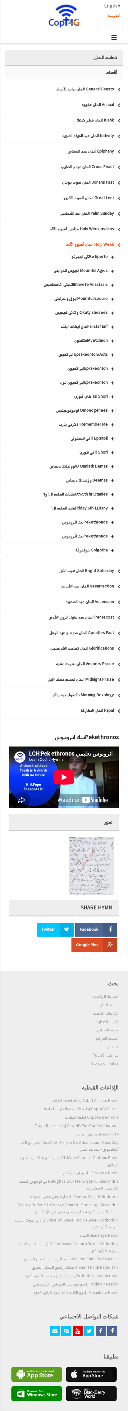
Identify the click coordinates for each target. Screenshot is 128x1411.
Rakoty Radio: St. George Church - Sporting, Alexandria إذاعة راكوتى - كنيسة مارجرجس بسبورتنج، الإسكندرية (68, 1208)
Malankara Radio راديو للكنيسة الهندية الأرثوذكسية (76, 1292)
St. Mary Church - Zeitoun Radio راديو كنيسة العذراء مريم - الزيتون (68, 1161)
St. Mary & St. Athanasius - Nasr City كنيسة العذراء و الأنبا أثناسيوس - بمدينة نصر (69, 1146)
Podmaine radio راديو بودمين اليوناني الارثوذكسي (76, 1284)
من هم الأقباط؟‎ (106, 1055)
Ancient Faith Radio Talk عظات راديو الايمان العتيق (75, 1267)
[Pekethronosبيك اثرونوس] (91, 866)
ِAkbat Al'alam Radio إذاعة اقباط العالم (85, 1100)
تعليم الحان (109, 1005)
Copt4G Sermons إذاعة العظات (92, 1117)
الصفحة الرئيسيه (106, 996)
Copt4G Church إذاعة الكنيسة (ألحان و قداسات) (79, 1109)
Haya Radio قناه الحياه (99, 1235)
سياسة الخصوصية (105, 1063)
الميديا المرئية (107, 1038)
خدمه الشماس (108, 1030)
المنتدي (113, 1047)
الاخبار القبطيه (107, 1022)
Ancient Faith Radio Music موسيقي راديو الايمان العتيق (71, 1259)
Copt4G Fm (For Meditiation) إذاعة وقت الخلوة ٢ (77, 1126)
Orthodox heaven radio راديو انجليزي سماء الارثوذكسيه (71, 1276)
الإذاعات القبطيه (106, 1013)
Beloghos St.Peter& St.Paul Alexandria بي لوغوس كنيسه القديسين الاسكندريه (69, 1185)
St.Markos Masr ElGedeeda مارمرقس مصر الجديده (74, 1196)
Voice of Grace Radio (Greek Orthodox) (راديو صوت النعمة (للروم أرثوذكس (66, 1223)
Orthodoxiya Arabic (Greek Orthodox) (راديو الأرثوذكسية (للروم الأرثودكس (69, 1247)
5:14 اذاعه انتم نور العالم (97, 1134)
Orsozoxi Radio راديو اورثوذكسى (90, 1173)
